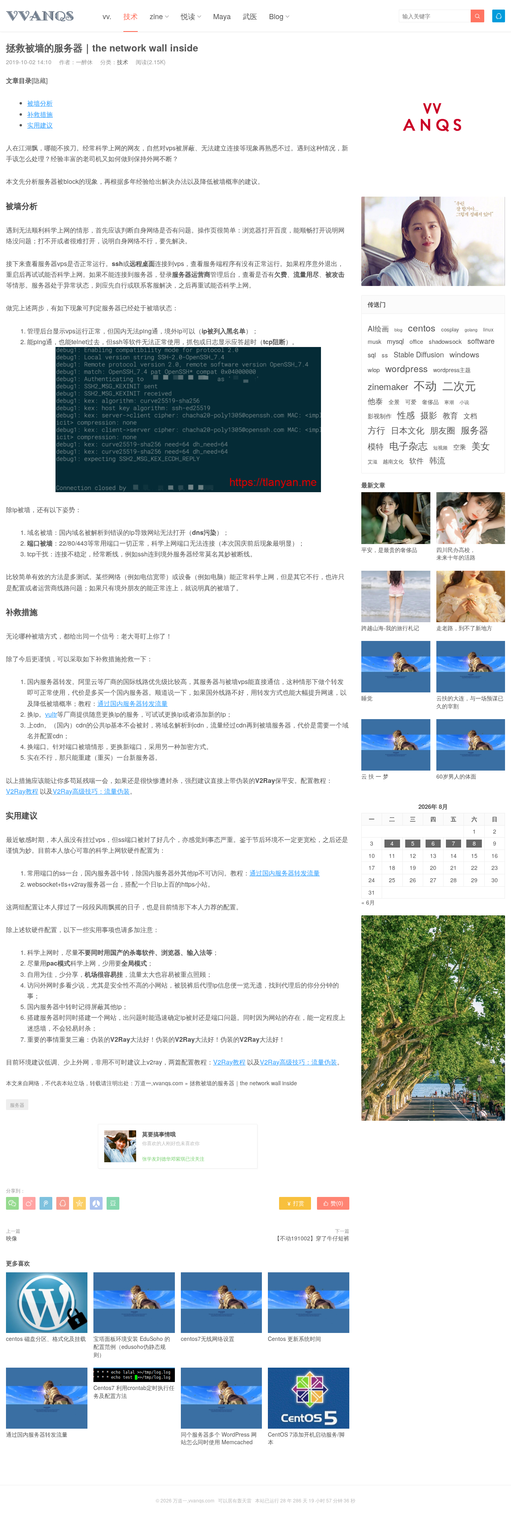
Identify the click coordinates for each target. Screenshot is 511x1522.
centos (422, 327)
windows (464, 354)
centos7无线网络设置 (207, 1339)
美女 (480, 446)
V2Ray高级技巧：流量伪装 (91, 791)
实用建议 (40, 125)
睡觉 (366, 698)
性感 (406, 415)
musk (374, 341)
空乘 (459, 447)
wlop (374, 369)
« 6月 (368, 902)
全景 (394, 402)
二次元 (459, 385)
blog (398, 330)
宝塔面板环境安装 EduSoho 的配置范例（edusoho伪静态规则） (131, 1346)
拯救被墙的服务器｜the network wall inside (243, 1083)
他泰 (375, 401)
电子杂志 (408, 445)
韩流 (437, 460)
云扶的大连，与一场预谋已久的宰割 (469, 702)
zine (156, 16)
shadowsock (445, 341)
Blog (276, 16)
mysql (395, 341)
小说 (464, 402)
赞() (333, 1203)
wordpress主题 (452, 370)
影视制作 (380, 416)
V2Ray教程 (22, 791)
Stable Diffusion (419, 354)
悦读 (188, 16)
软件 (416, 460)
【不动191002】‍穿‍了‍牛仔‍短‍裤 (311, 1238)
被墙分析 (40, 103)
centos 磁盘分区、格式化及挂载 (46, 1339)
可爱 (410, 402)
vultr (51, 714)
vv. (107, 16)
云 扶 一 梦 (374, 776)
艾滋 (372, 461)
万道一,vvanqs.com (159, 1083)
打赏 (295, 1203)
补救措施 (40, 114)
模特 (376, 446)
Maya (222, 16)
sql (372, 354)
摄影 (428, 415)
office (416, 341)
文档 (470, 415)
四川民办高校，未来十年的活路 (455, 553)
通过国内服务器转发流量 (132, 703)
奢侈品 (430, 402)
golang (471, 330)
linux (488, 329)
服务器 (17, 1104)
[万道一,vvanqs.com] (40, 16)
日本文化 (407, 430)
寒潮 (449, 402)
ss (385, 355)
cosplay (450, 329)
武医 (250, 16)
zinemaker (388, 386)
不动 (425, 385)
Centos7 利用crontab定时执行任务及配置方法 (133, 1392)
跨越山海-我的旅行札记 (390, 628)
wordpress (406, 368)
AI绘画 (378, 328)
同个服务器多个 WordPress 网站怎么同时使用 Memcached (219, 1438)
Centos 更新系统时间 (294, 1339)
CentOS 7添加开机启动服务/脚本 (306, 1438)
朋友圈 (442, 430)
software (481, 341)
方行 (376, 430)
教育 (450, 415)
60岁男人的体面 (456, 776)
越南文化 (393, 461)
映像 (11, 1238)
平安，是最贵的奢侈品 (389, 549)
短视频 (440, 447)
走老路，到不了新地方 (464, 628)
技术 (130, 16)
